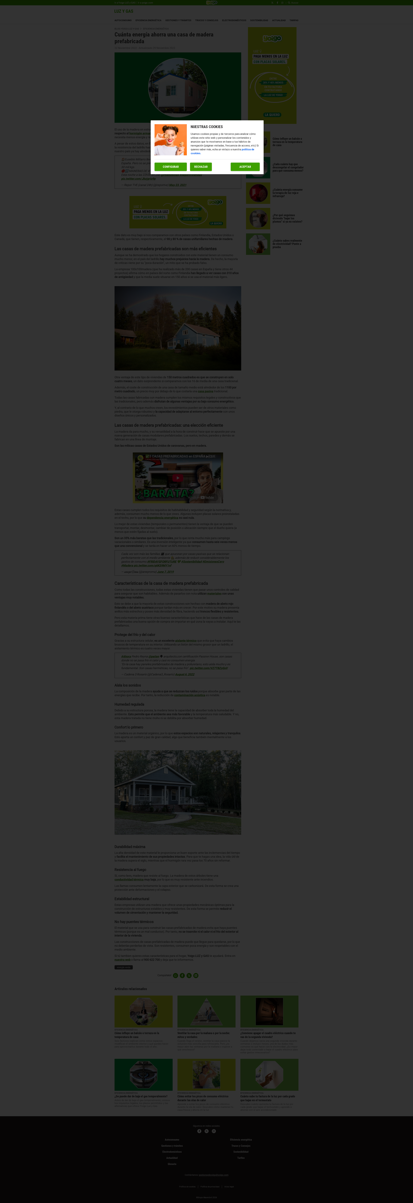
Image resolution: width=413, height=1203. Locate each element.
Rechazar (201, 166)
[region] (207, 147)
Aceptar (245, 166)
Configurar (171, 166)
